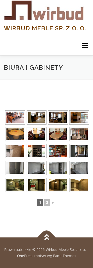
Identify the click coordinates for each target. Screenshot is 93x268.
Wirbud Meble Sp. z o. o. (45, 28)
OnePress (25, 255)
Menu (84, 46)
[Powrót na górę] (46, 237)
